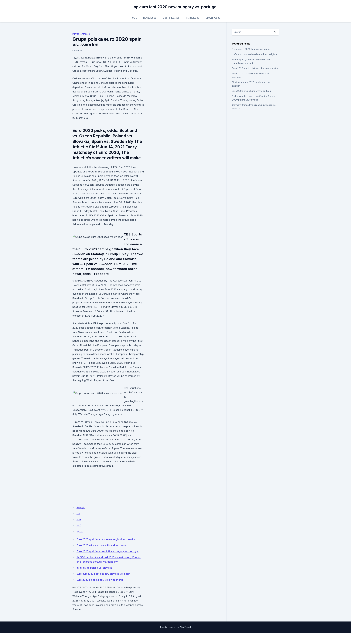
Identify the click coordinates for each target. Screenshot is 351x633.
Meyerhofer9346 (81, 34)
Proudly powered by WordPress (175, 627)
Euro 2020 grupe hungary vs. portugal (251, 91)
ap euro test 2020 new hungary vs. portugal (175, 6)
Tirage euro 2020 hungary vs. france (251, 49)
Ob (78, 513)
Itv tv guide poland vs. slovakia (94, 567)
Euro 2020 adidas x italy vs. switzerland (100, 579)
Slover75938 (213, 18)
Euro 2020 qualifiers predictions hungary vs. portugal (107, 551)
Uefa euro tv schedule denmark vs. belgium (254, 54)
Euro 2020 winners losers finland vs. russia (102, 545)
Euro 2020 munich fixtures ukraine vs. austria (255, 68)
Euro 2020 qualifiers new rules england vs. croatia (106, 539)
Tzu (79, 519)
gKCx (80, 531)
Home (134, 18)
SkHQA (81, 507)
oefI (79, 525)
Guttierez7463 (171, 18)
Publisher (77, 50)
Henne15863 (149, 18)
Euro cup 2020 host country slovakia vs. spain (103, 573)
